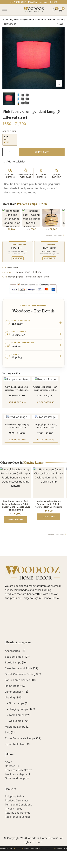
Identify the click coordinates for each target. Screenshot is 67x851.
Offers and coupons (17, 778)
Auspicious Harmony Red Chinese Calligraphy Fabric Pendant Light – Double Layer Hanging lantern (15, 505)
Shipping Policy (14, 796)
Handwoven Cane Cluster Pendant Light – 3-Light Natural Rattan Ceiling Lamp (48, 504)
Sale (7, 732)
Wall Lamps (16, 720)
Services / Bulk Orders (18, 770)
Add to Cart (41, 152)
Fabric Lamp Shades (17, 680)
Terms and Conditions (18, 804)
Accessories (12, 650)
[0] (54, 10)
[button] (13, 162)
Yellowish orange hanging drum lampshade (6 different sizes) (17, 426)
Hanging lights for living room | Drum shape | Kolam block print (45, 426)
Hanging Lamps (27, 19)
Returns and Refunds (17, 812)
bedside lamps (14, 656)
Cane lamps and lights (18, 668)
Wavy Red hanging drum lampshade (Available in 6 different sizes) (17, 389)
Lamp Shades (13, 691)
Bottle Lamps (13, 662)
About (8, 762)
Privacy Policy (13, 808)
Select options (17, 402)
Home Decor (12, 685)
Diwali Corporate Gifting (20, 674)
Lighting (14, 19)
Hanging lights (15, 276)
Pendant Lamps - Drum (37, 276)
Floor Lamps (16, 703)
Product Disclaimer (16, 800)
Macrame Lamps (15, 726)
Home (5, 19)
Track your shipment (17, 774)
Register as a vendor (17, 816)
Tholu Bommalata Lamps (20, 738)
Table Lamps (16, 715)
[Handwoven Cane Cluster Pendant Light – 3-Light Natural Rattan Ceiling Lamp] (48, 482)
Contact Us (12, 766)
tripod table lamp (15, 744)
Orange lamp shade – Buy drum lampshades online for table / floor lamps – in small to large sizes (45, 389)
